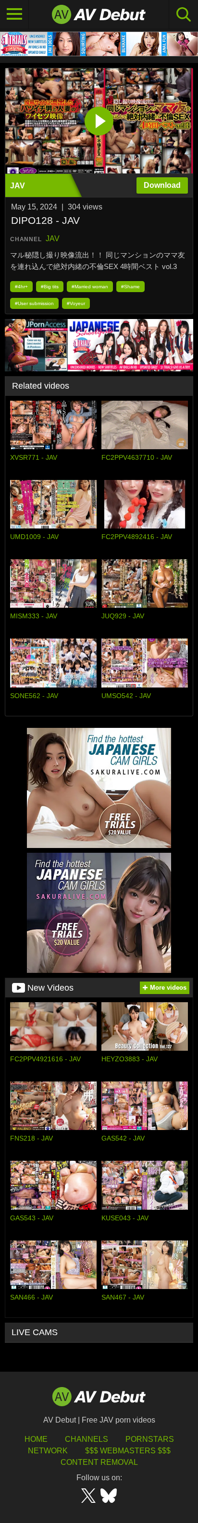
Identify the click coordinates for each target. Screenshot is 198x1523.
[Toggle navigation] (14, 14)
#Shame (130, 286)
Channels (86, 1439)
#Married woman (90, 286)
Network (48, 1451)
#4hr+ (21, 286)
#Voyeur (76, 303)
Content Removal (99, 1462)
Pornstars (149, 1439)
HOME (36, 1439)
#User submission (34, 303)
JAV (53, 238)
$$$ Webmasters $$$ (128, 1451)
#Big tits (50, 286)
